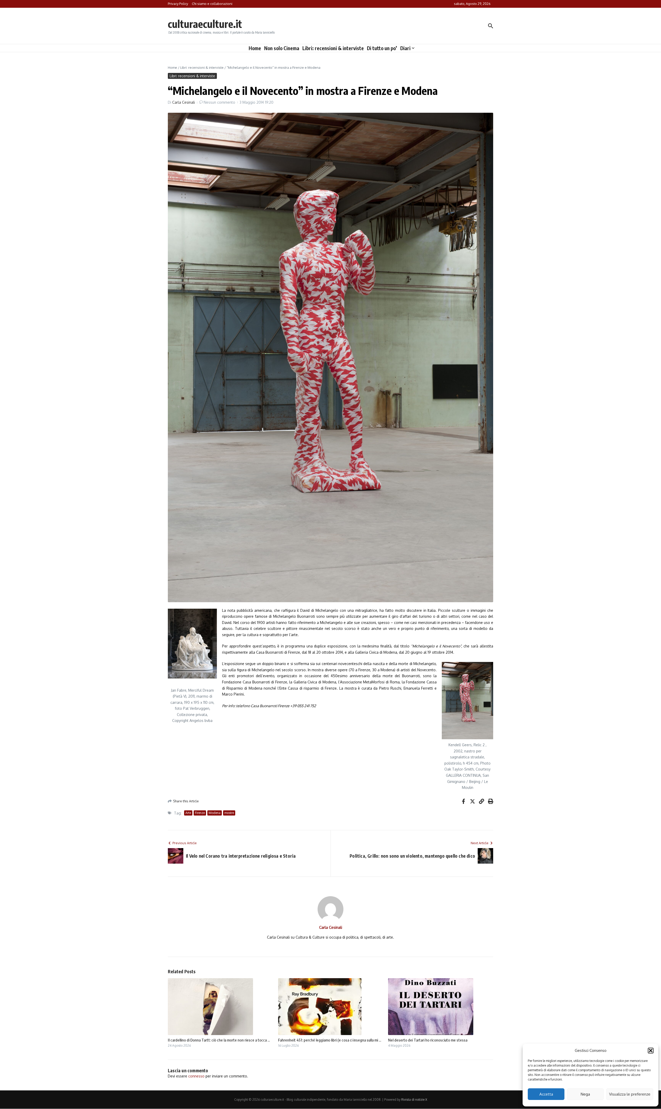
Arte (188, 813)
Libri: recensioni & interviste (333, 48)
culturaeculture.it (205, 23)
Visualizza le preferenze (629, 1094)
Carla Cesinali (183, 102)
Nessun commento (219, 102)
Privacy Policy (178, 4)
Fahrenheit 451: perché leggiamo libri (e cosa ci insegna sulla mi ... (329, 1040)
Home (255, 48)
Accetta (546, 1094)
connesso (196, 1076)
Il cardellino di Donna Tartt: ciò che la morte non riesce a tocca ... (219, 1040)
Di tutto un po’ (382, 48)
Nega (585, 1094)
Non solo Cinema (281, 48)
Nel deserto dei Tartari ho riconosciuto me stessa (427, 1040)
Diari (405, 48)
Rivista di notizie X (414, 1100)
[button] (650, 1050)
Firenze (200, 813)
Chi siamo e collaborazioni (212, 4)
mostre (229, 813)
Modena (215, 813)
